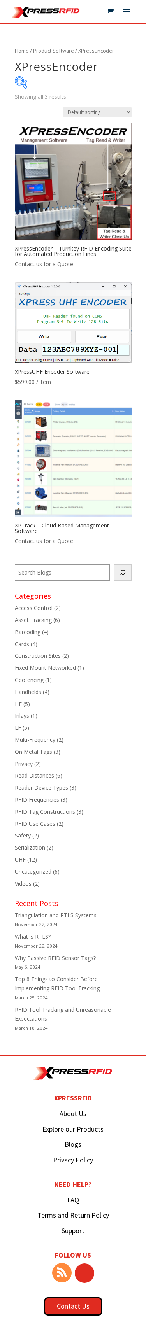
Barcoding (27, 632)
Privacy (24, 763)
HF (18, 704)
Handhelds (28, 692)
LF (18, 727)
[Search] (123, 572)
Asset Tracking (33, 620)
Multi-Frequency (35, 739)
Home (22, 50)
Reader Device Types (41, 787)
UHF (20, 859)
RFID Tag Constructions (45, 811)
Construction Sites (38, 655)
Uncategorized (33, 871)
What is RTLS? (33, 936)
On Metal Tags (33, 751)
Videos (23, 883)
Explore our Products (73, 1129)
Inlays (22, 715)
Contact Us (73, 1306)
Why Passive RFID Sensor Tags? (55, 958)
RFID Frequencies (37, 799)
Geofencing (29, 679)
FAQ (73, 1199)
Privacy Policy (73, 1159)
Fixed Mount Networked (45, 667)
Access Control (34, 607)
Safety (23, 835)
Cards (22, 644)
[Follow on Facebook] (84, 1273)
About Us (73, 1113)
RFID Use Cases (35, 823)
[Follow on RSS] (62, 1272)
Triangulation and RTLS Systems (56, 915)
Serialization (30, 847)
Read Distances (34, 775)
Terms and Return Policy (73, 1215)
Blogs (73, 1144)
